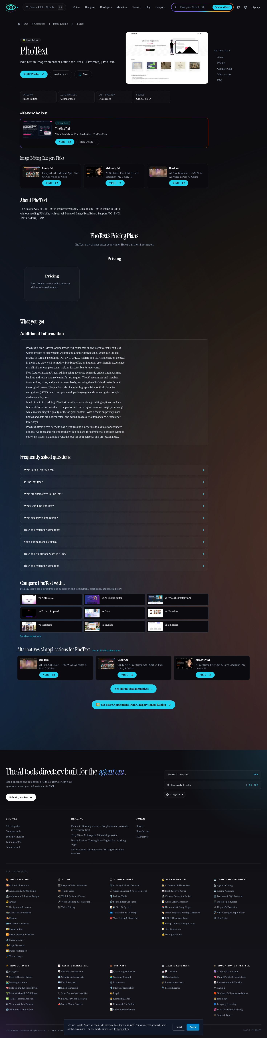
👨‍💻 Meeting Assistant (16, 982)
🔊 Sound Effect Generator (123, 901)
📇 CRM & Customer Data (71, 977)
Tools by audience (15, 836)
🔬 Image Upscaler (15, 939)
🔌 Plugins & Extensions (226, 907)
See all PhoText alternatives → (133, 688)
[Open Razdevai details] (158, 171)
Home (25, 24)
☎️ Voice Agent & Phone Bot (124, 918)
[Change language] (245, 7)
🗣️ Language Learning (225, 1004)
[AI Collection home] (12, 7)
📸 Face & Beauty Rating (18, 912)
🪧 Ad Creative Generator (70, 971)
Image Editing (60, 24)
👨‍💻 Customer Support (120, 977)
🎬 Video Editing (66, 907)
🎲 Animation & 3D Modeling (21, 890)
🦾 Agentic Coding (223, 885)
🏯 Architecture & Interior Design (22, 896)
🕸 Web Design (221, 918)
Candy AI (47, 168)
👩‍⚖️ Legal (114, 993)
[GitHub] (238, 7)
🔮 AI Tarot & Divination (226, 971)
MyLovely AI (113, 168)
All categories (13, 826)
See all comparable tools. (30, 636)
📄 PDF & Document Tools (175, 918)
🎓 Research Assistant (172, 982)
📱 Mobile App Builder (225, 901)
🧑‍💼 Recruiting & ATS (120, 998)
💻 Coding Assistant (224, 890)
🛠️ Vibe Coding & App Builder (229, 912)
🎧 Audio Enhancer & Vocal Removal (128, 890)
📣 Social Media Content (70, 1004)
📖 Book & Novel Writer (174, 890)
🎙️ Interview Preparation (122, 987)
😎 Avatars (11, 901)
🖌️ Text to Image (14, 956)
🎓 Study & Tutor (222, 1015)
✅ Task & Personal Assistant (20, 998)
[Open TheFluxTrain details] (37, 130)
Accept (193, 1027)
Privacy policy (121, 1029)
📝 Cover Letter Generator (175, 901)
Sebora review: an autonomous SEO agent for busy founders (97, 851)
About (220, 57)
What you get (224, 74)
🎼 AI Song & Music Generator (125, 885)
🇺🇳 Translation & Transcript (123, 912)
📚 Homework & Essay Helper (176, 907)
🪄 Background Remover (18, 907)
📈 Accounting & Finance (122, 971)
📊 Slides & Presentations (122, 1009)
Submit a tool (13, 847)
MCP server (142, 836)
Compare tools (13, 831)
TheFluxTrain (63, 128)
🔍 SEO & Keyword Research (72, 998)
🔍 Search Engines (171, 987)
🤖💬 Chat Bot (169, 971)
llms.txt (140, 826)
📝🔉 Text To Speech (120, 907)
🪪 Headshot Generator (17, 923)
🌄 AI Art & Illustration (17, 885)
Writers (76, 7)
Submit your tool (20, 797)
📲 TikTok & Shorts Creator (71, 896)
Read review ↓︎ (61, 74)
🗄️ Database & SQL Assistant (228, 896)
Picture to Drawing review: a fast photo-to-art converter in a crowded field (100, 828)
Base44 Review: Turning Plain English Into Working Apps (98, 842)
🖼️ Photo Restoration (16, 950)
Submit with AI (222, 7)
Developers (106, 7)
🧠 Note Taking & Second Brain (22, 987)
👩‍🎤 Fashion (11, 918)
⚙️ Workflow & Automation (19, 1009)
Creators (136, 7)
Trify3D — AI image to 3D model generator (94, 835)
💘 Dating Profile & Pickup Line (230, 977)
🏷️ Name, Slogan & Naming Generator (181, 912)
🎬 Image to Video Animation (72, 885)
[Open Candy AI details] (31, 171)
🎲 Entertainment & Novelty (228, 982)
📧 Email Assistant (67, 982)
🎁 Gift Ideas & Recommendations (231, 993)
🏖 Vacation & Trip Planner (19, 1004)
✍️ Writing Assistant (172, 934)
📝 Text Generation (171, 929)
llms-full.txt (142, 831)
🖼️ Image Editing (14, 929)
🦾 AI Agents (12, 971)
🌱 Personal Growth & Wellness (21, 993)
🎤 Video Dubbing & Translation (74, 901)
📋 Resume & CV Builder (122, 1004)
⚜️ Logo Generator (15, 945)
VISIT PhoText (34, 74)
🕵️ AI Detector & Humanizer (176, 885)
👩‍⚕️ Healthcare (221, 998)
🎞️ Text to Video (66, 890)
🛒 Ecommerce (117, 982)
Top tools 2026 (13, 842)
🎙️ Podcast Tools (118, 896)
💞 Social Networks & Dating (228, 1009)
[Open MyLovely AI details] (94, 171)
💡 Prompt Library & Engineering (178, 923)
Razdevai (174, 168)
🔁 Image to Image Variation (20, 934)
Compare (160, 7)
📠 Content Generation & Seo (176, 896)
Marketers (122, 7)
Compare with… (225, 68)
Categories (39, 24)
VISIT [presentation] (62, 141)
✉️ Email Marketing (68, 987)
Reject (179, 1027)
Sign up (256, 7)
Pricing (221, 63)
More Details (88, 141)
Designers (90, 7)
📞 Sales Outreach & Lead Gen (73, 993)
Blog (147, 7)
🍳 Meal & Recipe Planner (19, 977)
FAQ (219, 80)
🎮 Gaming (219, 987)
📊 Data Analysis (170, 977)
